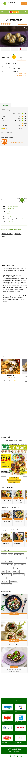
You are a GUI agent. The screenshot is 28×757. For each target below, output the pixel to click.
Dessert (20, 578)
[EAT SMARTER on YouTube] (21, 756)
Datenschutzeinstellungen (14, 749)
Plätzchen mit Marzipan (20, 558)
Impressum (9, 748)
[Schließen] (1, 3)
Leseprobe (3, 476)
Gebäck (10, 554)
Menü (2, 12)
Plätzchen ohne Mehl (7, 558)
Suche (23, 12)
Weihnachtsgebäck (6, 574)
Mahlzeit (4, 578)
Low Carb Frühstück (7, 500)
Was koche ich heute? (14, 643)
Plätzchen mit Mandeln (7, 561)
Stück (22, 202)
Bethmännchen (10, 375)
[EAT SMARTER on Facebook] (7, 756)
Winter (8, 571)
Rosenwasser (10, 216)
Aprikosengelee (11, 221)
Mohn (8, 211)
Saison (3, 571)
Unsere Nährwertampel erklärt (14, 128)
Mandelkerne (21, 219)
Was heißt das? (21, 60)
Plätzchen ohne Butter (7, 564)
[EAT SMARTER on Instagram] (14, 756)
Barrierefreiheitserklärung (10, 753)
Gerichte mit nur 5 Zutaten (14, 669)
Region (11, 568)
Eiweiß (8, 214)
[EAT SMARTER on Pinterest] (10, 756)
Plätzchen (4, 554)
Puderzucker (10, 209)
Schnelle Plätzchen (19, 554)
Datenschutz (17, 748)
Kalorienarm (5, 581)
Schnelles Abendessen (14, 616)
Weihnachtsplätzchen (18, 574)
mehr (25, 114)
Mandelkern (18, 233)
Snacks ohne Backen (7, 584)
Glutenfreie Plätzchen (20, 564)
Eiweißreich (7, 521)
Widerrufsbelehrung (14, 751)
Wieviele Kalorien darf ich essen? (21, 74)
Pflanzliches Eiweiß (18, 521)
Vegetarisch (4, 568)
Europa (17, 568)
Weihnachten (15, 571)
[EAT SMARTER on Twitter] (17, 756)
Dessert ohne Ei (14, 581)
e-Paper (25, 476)
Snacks (9, 578)
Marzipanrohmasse (12, 206)
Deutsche (23, 568)
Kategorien (22, 753)
